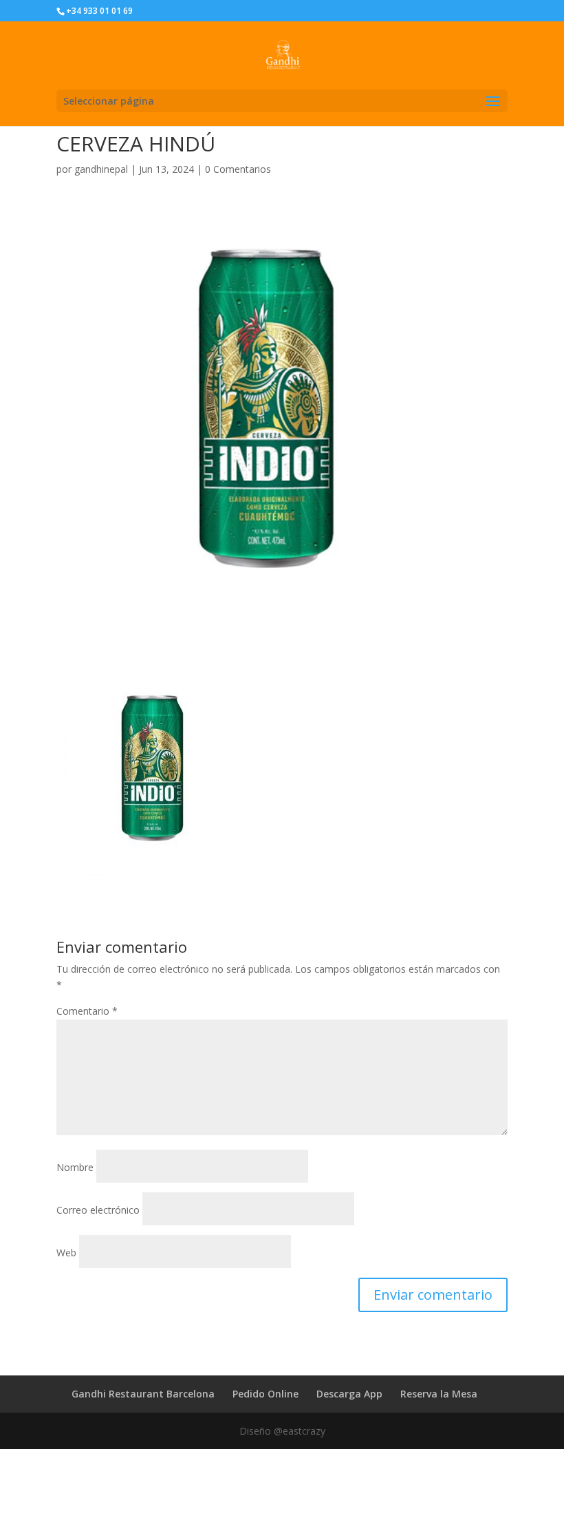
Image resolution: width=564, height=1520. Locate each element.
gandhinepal (101, 169)
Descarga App (349, 1393)
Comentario (87, 1010)
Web (66, 1252)
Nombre (75, 1167)
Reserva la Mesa (438, 1393)
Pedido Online (265, 1393)
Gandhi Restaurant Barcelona (143, 1393)
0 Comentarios (238, 169)
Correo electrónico (98, 1209)
